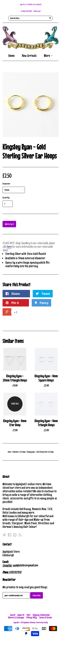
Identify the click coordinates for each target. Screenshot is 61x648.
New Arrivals (29, 55)
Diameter (6, 184)
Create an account (34, 4)
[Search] (50, 18)
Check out (36, 11)
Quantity (6, 197)
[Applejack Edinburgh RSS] (20, 535)
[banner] (30, 37)
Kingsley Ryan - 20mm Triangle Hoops (15, 378)
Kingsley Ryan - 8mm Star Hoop (14, 423)
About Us (20, 615)
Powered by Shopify (42, 622)
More (47, 55)
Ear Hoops (22, 452)
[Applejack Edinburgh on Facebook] (10, 535)
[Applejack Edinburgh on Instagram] (15, 535)
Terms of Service (45, 617)
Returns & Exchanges (16, 617)
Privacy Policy (31, 617)
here (9, 246)
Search (12, 615)
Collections (15, 452)
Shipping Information (40, 615)
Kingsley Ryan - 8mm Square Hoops (46, 378)
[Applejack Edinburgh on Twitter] (4, 535)
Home (11, 55)
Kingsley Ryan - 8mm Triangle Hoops (46, 423)
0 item (26, 11)
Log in (22, 4)
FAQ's (28, 615)
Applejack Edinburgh (29, 622)
